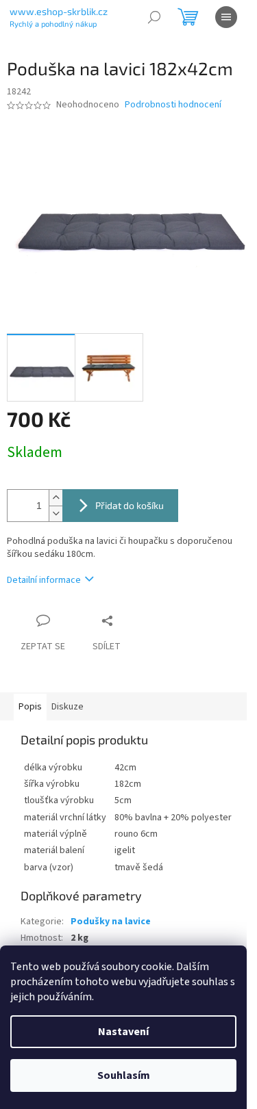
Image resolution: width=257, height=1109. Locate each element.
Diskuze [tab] (67, 707)
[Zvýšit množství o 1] (55, 498)
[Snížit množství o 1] (55, 513)
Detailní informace (44, 580)
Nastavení (123, 1031)
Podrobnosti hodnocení (173, 105)
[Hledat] (154, 17)
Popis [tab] (30, 707)
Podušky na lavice (111, 921)
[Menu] (226, 17)
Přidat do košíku (129, 505)
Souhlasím (123, 1075)
